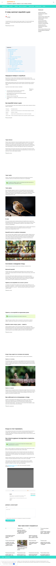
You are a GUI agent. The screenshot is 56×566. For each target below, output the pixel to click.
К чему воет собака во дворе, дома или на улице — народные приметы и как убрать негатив (22, 532)
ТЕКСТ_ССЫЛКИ (11, 466)
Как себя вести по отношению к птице (13, 68)
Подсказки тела (4, 6)
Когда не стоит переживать (12, 69)
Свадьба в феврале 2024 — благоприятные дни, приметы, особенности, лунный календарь (43, 22)
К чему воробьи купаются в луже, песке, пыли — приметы (10, 536)
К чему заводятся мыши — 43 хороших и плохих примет (34, 543)
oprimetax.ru (11, 1)
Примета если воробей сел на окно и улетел (16, 60)
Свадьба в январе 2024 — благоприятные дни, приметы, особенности (42, 26)
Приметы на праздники (23, 6)
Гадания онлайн (31, 6)
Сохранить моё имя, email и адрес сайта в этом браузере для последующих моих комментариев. (18, 518)
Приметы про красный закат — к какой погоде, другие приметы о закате (33, 536)
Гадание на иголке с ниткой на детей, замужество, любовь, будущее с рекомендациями (44, 17)
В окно (10, 55)
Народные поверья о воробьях (12, 49)
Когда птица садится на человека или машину (16, 64)
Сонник (44, 6)
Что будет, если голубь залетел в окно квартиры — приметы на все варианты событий (10, 544)
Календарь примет (38, 6)
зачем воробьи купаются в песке (12, 465)
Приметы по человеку (15, 65)
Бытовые (11, 6)
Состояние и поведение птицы (12, 58)
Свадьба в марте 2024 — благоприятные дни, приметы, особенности (42, 13)
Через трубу (11, 53)
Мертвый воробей (12, 59)
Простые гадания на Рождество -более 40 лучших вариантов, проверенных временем (44, 30)
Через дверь (11, 54)
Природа (16, 6)
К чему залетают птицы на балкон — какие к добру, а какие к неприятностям (45, 532)
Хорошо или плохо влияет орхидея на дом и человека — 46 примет (46, 543)
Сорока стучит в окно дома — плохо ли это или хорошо (22, 548)
